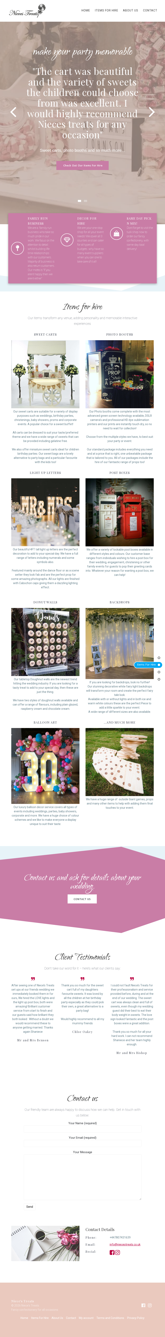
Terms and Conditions (110, 1318)
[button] (79, 201)
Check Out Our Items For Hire (83, 165)
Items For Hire (106, 10)
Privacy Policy (135, 1318)
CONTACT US (82, 899)
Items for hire (146, 664)
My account (86, 1318)
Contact (150, 10)
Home (85, 10)
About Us (130, 10)
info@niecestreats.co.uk (125, 1244)
